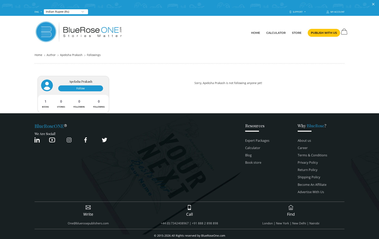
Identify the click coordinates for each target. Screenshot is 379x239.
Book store (253, 162)
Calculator (276, 33)
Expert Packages (257, 140)
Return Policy (307, 170)
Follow (80, 88)
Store (297, 33)
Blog (248, 155)
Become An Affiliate (312, 184)
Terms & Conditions (312, 155)
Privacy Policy (308, 162)
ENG (37, 11)
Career (303, 148)
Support (297, 11)
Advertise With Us (311, 192)
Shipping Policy (309, 177)
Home (255, 33)
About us (304, 140)
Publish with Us (324, 33)
